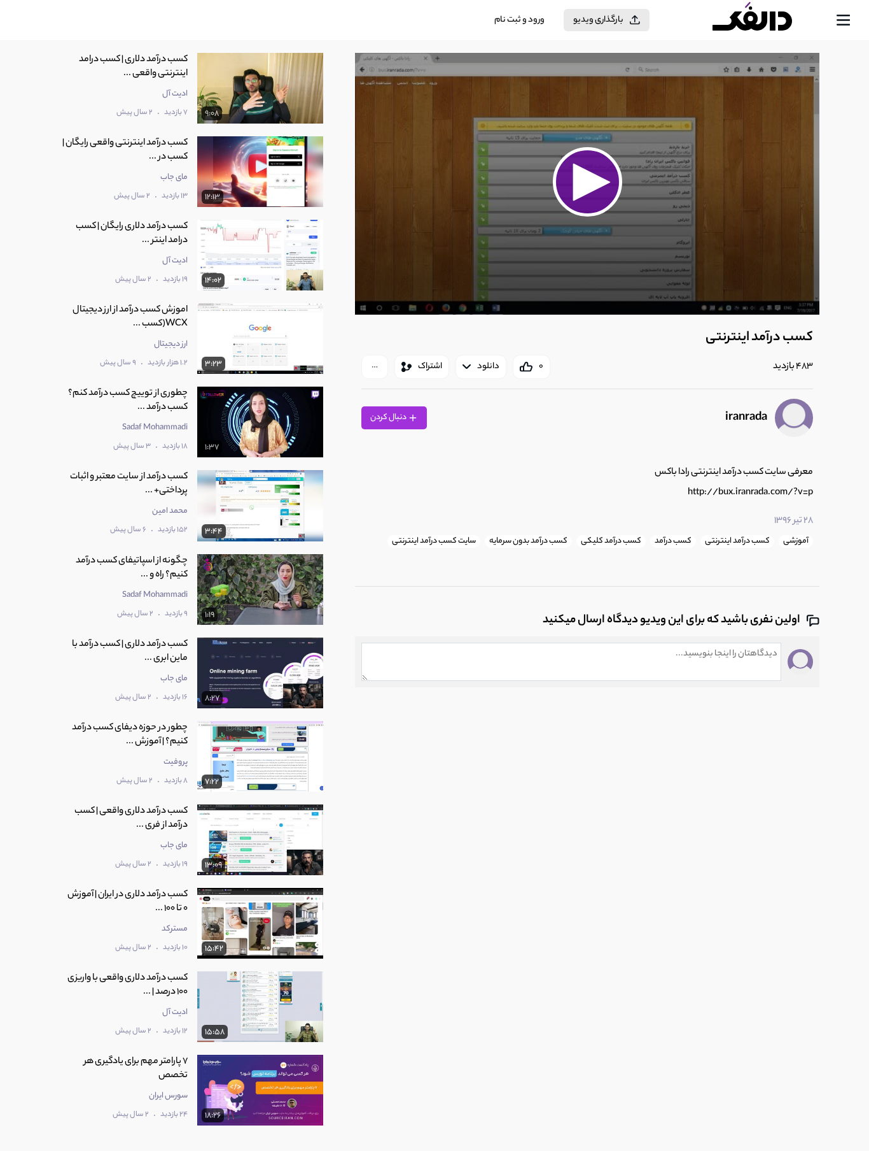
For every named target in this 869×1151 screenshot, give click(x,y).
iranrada (746, 417)
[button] (587, 182)
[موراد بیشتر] (374, 367)
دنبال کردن (389, 417)
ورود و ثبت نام (519, 20)
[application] (587, 184)
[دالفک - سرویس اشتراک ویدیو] (763, 20)
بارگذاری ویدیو (598, 20)
